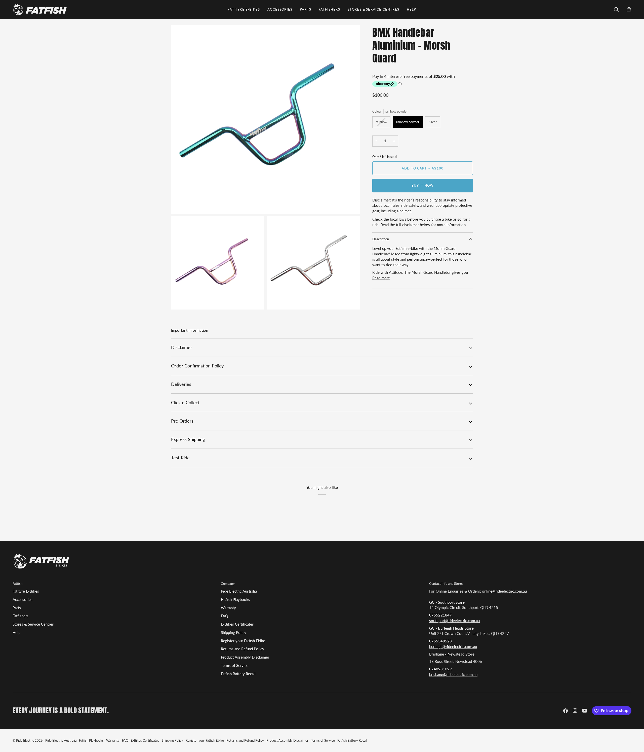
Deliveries (181, 384)
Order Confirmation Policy (197, 365)
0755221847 (440, 615)
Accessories (22, 599)
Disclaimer (181, 347)
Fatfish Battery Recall (238, 674)
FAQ (224, 616)
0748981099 (440, 669)
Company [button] (228, 584)
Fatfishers (20, 616)
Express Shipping (188, 439)
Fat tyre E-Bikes (26, 591)
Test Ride (180, 457)
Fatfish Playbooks (235, 599)
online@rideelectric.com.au (504, 591)
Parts (17, 608)
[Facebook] (565, 710)
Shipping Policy (233, 632)
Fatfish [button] (17, 584)
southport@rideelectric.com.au (454, 621)
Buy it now (423, 185)
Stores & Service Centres (33, 624)
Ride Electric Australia (239, 591)
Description (380, 239)
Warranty (228, 608)
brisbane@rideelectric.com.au (453, 674)
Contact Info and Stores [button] (446, 584)
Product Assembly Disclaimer (245, 657)
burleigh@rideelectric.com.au (453, 646)
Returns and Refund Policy (242, 649)
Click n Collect (185, 402)
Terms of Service (234, 665)
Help (16, 632)
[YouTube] (584, 710)
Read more (381, 278)
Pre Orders (182, 421)
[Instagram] (575, 710)
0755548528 (440, 641)
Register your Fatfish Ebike (243, 641)
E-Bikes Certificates (237, 624)
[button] (244, 9)
